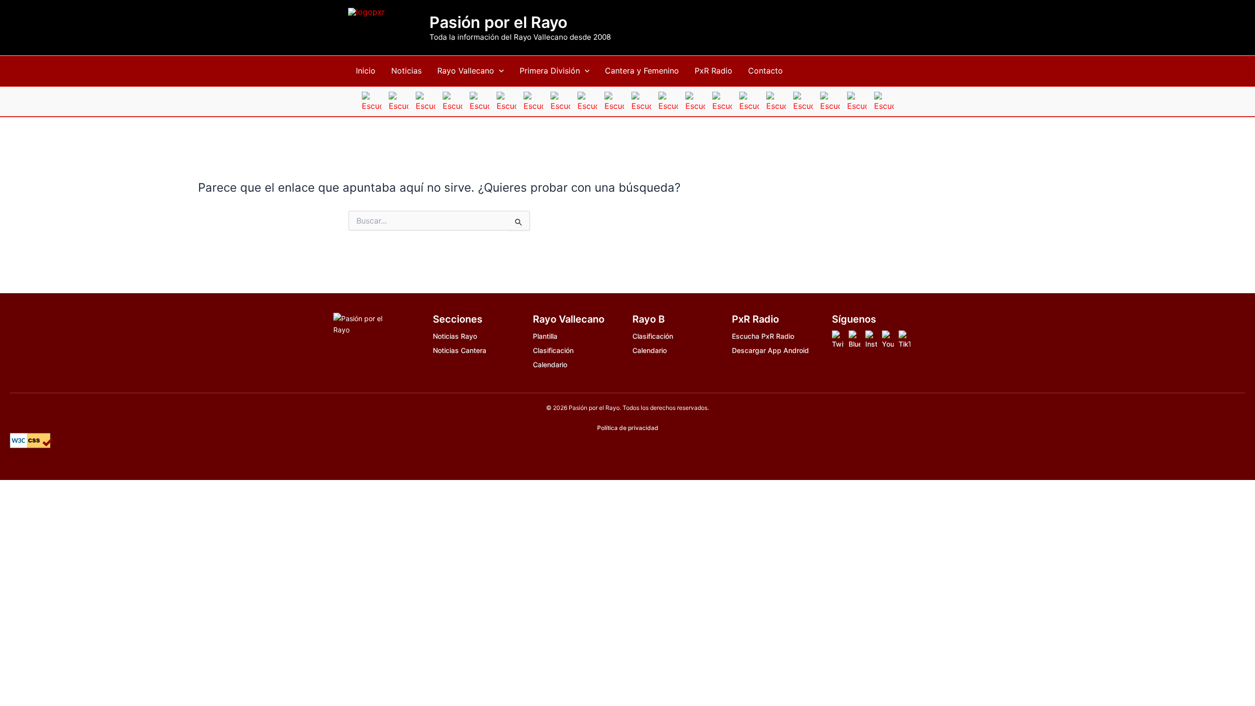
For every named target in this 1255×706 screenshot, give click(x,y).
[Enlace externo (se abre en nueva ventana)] (838, 340)
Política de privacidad (627, 427)
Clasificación (553, 350)
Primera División (550, 71)
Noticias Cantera (459, 350)
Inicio (366, 71)
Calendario (550, 364)
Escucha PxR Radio (763, 336)
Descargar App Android (770, 350)
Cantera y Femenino (642, 71)
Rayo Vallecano (465, 71)
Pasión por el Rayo (498, 22)
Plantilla (545, 336)
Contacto (765, 71)
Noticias (406, 71)
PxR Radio (713, 71)
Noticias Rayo (455, 336)
